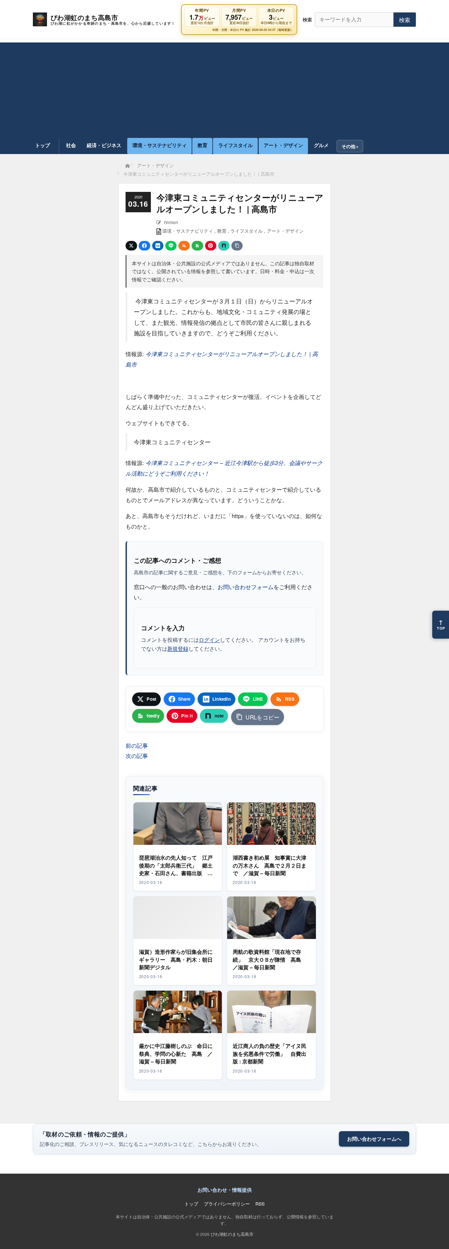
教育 (202, 145)
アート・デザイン (283, 145)
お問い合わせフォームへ (374, 1138)
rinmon (171, 222)
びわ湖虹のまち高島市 (232, 1234)
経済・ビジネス (104, 145)
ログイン (209, 639)
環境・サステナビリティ (159, 145)
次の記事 (137, 755)
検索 (404, 19)
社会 (71, 145)
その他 (348, 146)
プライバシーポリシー (227, 1203)
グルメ (321, 145)
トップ (42, 145)
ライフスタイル (235, 145)
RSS (260, 1203)
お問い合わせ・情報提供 (225, 1189)
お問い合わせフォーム (245, 587)
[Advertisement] (224, 88)
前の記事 (137, 745)
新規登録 (177, 648)
